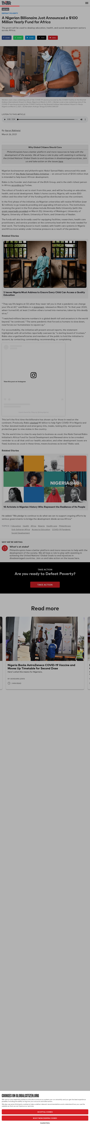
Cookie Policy (45, 1123)
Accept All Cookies (45, 1112)
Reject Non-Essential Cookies (45, 1118)
